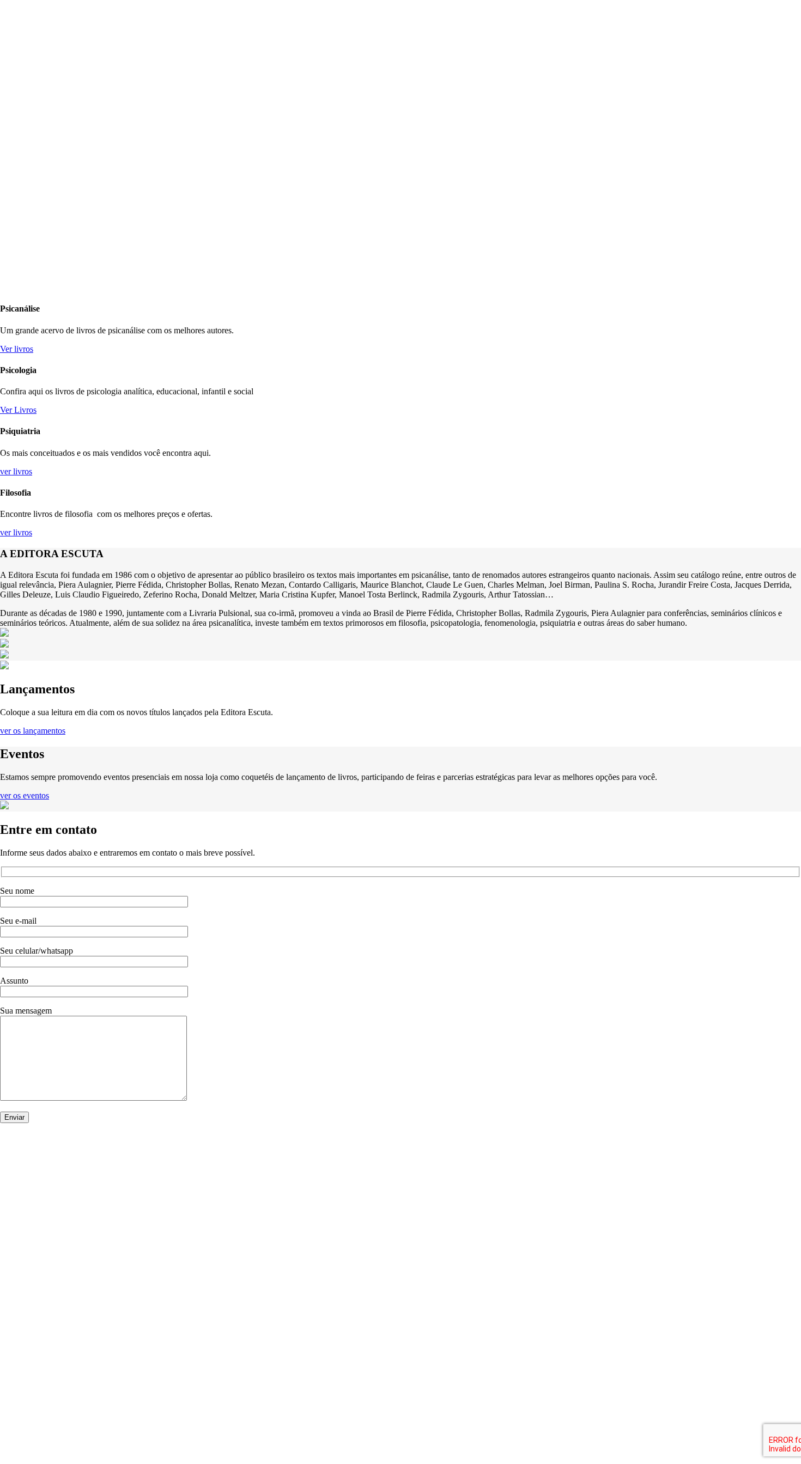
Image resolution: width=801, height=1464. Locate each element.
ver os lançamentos (32, 730)
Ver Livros (18, 409)
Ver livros (16, 348)
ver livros (16, 471)
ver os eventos (24, 795)
